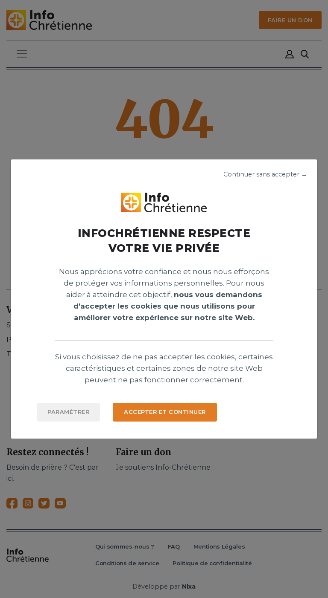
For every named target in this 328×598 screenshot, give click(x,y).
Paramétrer (68, 411)
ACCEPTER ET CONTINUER (165, 411)
